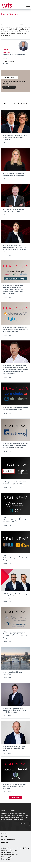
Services (4, 833)
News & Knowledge (8, 839)
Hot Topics (5, 836)
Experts (4, 842)
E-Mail (6, 63)
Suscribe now (9, 87)
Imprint (14, 848)
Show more (15, 797)
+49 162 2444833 (9, 61)
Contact (21, 824)
